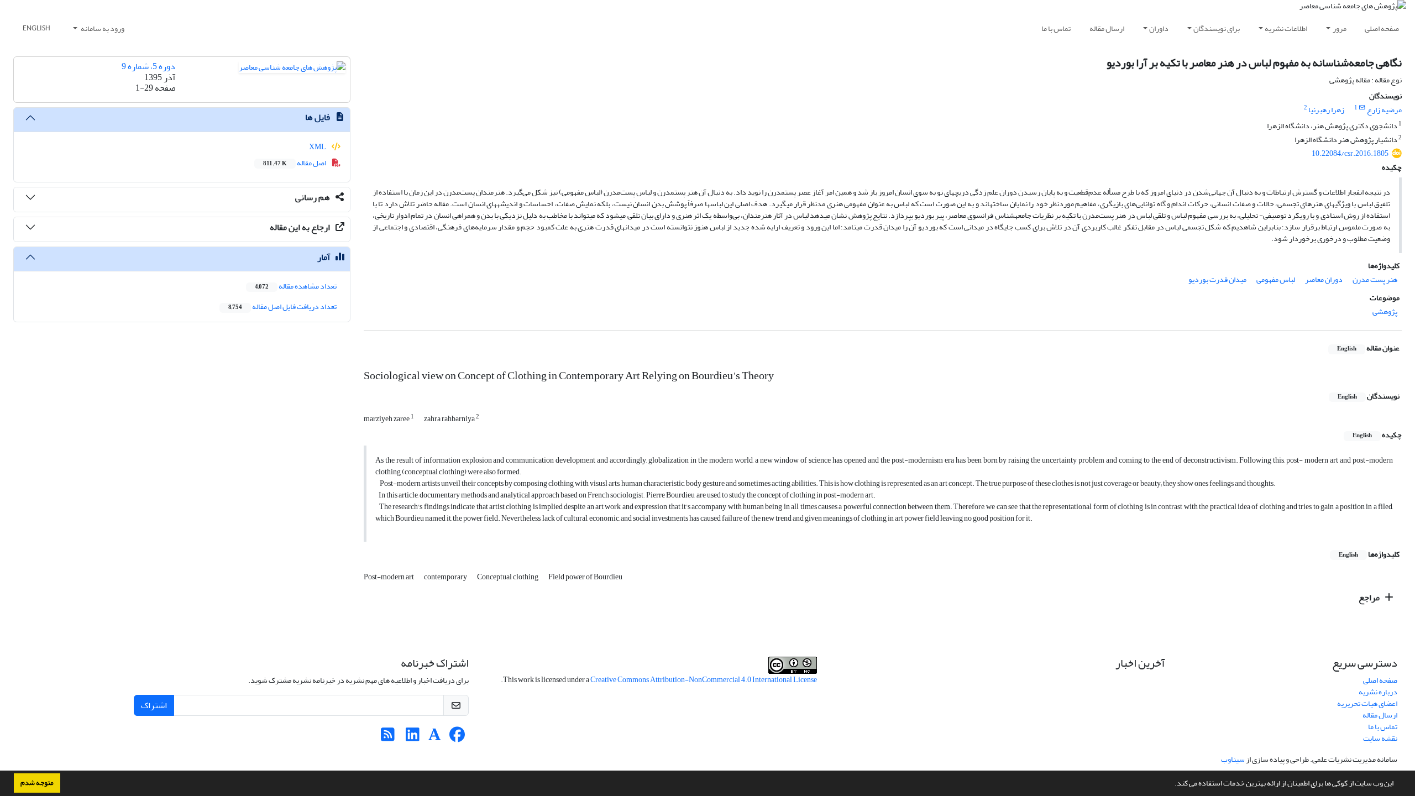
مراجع (1370, 597)
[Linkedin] (412, 737)
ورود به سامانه (102, 28)
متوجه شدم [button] (37, 782)
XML (318, 146)
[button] (1171, 784)
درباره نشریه (1378, 691)
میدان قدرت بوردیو (1217, 279)
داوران (1158, 28)
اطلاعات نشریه (1286, 28)
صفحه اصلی (1382, 28)
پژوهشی (1384, 311)
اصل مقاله (295, 162)
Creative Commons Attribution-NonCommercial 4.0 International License (703, 679)
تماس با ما (1056, 28)
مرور (1339, 28)
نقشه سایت (1380, 738)
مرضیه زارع (1384, 109)
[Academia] (435, 737)
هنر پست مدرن (1375, 279)
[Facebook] (457, 737)
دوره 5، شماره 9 (148, 66)
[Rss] (388, 737)
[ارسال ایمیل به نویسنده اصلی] (1362, 107)
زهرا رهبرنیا (1326, 109)
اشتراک (154, 705)
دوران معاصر (1324, 279)
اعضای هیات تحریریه (1367, 703)
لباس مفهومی (1275, 279)
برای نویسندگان (1216, 28)
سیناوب (1233, 759)
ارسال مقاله (1106, 28)
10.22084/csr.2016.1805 (1350, 153)
